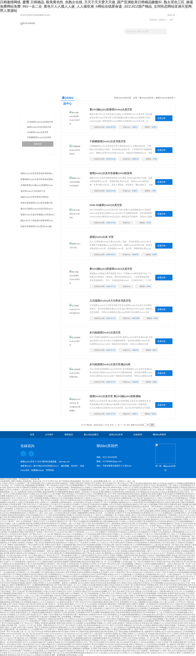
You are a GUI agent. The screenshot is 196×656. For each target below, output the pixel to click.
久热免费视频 (66, 617)
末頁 (128, 425)
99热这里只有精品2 (30, 579)
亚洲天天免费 (21, 540)
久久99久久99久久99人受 (66, 608)
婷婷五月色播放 (27, 543)
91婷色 (134, 638)
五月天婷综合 (143, 579)
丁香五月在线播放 (79, 521)
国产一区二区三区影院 (89, 536)
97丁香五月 (44, 528)
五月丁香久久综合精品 (133, 483)
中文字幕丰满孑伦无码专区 (160, 606)
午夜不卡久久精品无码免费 (155, 534)
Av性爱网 (183, 611)
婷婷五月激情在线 (136, 644)
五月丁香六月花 (114, 591)
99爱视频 (65, 547)
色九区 (44, 600)
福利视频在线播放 (100, 638)
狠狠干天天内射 (182, 528)
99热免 (50, 519)
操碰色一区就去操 (81, 492)
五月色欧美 (109, 513)
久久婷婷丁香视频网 (125, 566)
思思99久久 (127, 576)
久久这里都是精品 (184, 485)
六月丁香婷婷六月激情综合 (130, 617)
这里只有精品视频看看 (39, 611)
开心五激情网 (45, 540)
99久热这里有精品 (188, 604)
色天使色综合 (37, 589)
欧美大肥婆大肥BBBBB (185, 502)
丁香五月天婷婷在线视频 (9, 623)
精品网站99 (152, 515)
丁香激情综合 (181, 570)
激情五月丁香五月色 (116, 483)
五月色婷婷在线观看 (121, 553)
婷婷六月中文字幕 (136, 598)
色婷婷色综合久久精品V (65, 543)
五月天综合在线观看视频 (84, 619)
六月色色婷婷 (162, 593)
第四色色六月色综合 (146, 555)
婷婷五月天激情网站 (147, 540)
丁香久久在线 (16, 591)
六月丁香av (24, 623)
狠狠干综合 (68, 629)
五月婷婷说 (18, 509)
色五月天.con (177, 591)
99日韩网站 (93, 596)
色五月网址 (123, 634)
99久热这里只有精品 (112, 644)
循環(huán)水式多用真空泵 (39, 127)
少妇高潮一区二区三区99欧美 (108, 606)
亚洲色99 (44, 627)
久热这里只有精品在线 (62, 596)
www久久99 (184, 583)
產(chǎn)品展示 (98, 39)
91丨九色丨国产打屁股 (137, 557)
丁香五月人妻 (124, 536)
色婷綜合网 (12, 515)
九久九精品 (10, 613)
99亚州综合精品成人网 (38, 574)
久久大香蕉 (111, 579)
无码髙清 (44, 623)
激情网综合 (146, 560)
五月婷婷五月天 (157, 488)
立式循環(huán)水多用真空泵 (40, 122)
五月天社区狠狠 (152, 581)
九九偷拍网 (20, 524)
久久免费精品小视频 (166, 581)
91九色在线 (169, 632)
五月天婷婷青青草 (117, 492)
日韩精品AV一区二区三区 (182, 574)
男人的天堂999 (190, 562)
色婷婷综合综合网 (128, 524)
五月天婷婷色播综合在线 (49, 572)
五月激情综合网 (154, 517)
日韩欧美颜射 (68, 498)
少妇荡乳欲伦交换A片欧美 (89, 566)
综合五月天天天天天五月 (169, 500)
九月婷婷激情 (180, 619)
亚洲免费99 (124, 602)
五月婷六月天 (105, 593)
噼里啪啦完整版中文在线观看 (38, 587)
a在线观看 (54, 500)
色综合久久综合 (149, 485)
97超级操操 (26, 589)
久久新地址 (77, 589)
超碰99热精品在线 (96, 632)
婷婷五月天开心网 (162, 647)
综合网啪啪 (98, 500)
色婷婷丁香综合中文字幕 (165, 530)
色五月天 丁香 (58, 555)
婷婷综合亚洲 (106, 534)
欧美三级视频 (183, 504)
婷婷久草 (100, 553)
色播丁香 (79, 606)
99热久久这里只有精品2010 (140, 553)
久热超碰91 (166, 611)
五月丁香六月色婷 (67, 625)
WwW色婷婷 (124, 587)
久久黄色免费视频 (122, 598)
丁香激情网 (129, 608)
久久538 (157, 642)
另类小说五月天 (58, 653)
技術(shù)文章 (120, 39)
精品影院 (12, 551)
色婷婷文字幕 (174, 644)
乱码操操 (94, 572)
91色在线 (86, 515)
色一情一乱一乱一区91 (24, 560)
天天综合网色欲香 (55, 553)
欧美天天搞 (39, 617)
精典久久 (95, 543)
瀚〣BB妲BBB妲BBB (157, 596)
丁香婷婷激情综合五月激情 (79, 488)
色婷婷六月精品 (32, 583)
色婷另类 (71, 613)
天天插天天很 (96, 649)
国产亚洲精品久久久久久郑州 (36, 553)
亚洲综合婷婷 (57, 560)
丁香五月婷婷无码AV (117, 543)
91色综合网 (60, 513)
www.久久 (30, 655)
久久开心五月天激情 (31, 509)
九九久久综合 (32, 536)
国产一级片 (15, 521)
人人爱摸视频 (107, 515)
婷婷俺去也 (78, 498)
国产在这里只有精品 (16, 604)
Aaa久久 (157, 600)
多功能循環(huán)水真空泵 (105, 332)
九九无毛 (175, 611)
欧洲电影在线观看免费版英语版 (133, 551)
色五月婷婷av (115, 649)
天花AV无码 (162, 504)
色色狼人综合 (116, 528)
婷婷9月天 (52, 608)
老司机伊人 (38, 560)
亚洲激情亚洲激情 (173, 608)
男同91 (157, 621)
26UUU (86, 600)
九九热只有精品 (116, 596)
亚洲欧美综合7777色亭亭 (67, 490)
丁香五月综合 (39, 543)
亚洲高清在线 (44, 579)
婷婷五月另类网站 (35, 492)
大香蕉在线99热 (140, 585)
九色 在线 (189, 515)
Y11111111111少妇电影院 (170, 551)
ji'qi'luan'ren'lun (106, 540)
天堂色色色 (8, 587)
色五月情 (95, 528)
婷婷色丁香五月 (102, 483)
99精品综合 (159, 502)
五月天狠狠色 (85, 570)
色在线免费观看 (93, 521)
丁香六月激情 (118, 515)
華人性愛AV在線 (82, 632)
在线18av (48, 560)
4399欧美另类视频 (64, 600)
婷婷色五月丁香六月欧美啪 (137, 636)
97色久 (180, 596)
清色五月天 (64, 485)
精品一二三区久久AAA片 (135, 619)
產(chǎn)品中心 (37, 100)
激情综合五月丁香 (64, 521)
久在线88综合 (147, 572)
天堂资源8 (120, 579)
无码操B (151, 634)
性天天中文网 (41, 494)
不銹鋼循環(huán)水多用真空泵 (40, 137)
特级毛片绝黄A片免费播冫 (135, 604)
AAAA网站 (77, 629)
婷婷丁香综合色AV (109, 564)
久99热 (59, 530)
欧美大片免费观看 (24, 551)
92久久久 (178, 581)
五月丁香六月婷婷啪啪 (33, 498)
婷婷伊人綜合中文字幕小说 (52, 549)
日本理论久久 (129, 534)
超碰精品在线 (112, 521)
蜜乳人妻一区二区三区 (25, 632)
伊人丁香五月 (96, 515)
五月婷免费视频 (90, 623)
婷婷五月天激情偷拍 (85, 500)
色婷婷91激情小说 (103, 647)
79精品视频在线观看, (163, 555)
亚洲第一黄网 (42, 625)
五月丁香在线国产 (58, 540)
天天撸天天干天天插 (122, 513)
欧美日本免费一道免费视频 (55, 655)
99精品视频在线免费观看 (34, 485)
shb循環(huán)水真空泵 (37, 132)
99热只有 (179, 562)
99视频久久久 (158, 623)
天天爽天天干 (33, 500)
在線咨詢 (137, 434)
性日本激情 (145, 519)
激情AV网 (62, 627)
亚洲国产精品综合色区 (176, 593)
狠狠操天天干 (55, 524)
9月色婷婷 (87, 528)
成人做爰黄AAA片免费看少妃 (152, 632)
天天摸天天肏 (97, 587)
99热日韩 (13, 642)
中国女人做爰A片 (16, 598)
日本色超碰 (146, 615)
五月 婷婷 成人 (118, 540)
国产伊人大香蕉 (155, 490)
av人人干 (113, 566)
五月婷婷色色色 (73, 564)
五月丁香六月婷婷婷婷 (103, 568)
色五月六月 (21, 655)
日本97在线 (187, 623)
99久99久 (52, 600)
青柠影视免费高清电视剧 (74, 653)
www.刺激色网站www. (181, 589)
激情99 (91, 555)
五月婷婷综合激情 (171, 617)
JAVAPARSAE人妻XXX (182, 517)
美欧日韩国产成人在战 (174, 576)
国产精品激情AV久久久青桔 (151, 498)
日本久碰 (142, 504)
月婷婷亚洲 (79, 651)
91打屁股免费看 (122, 557)
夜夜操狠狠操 (188, 560)
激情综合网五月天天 (111, 602)
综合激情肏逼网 (24, 611)
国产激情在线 (174, 496)
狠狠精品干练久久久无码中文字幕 (129, 570)
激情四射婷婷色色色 (167, 509)
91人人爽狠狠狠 (52, 502)
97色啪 (179, 509)
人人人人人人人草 (91, 532)
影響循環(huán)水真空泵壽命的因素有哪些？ (38, 179)
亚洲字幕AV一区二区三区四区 (134, 549)
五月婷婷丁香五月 (55, 638)
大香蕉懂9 (33, 638)
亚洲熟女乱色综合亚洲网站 (80, 572)
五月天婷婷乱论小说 (82, 494)
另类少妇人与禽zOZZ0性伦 (62, 589)
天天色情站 (178, 553)
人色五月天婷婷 (131, 579)
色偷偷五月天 (25, 581)
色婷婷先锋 (172, 596)
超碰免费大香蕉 (125, 519)
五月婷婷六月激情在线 (185, 647)
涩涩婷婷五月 (137, 485)
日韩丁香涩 (119, 608)
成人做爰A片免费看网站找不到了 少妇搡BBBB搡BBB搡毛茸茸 (30, 585)
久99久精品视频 (101, 526)
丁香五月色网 (169, 619)
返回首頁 (153, 20)
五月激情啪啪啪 (153, 608)
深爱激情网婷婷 (178, 532)
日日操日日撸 (128, 596)
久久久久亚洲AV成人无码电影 (68, 538)
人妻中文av (104, 566)
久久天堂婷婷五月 (178, 606)
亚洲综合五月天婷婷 (167, 570)
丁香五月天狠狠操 (143, 562)
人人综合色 (23, 490)
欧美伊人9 (87, 543)
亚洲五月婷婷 (40, 502)
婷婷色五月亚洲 (98, 581)
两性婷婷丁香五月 (48, 649)
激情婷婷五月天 (35, 549)
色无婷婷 (56, 642)
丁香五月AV (26, 504)
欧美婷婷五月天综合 (67, 551)
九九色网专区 (61, 602)
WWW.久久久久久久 (31, 528)
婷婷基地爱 (135, 568)
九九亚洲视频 (188, 591)
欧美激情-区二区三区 (80, 596)
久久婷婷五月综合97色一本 (149, 589)
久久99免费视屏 (97, 494)
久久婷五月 (103, 543)
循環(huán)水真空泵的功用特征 (35, 197)
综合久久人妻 (37, 504)
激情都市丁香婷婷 (124, 623)
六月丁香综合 (69, 619)
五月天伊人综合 (56, 566)
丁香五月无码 (31, 564)
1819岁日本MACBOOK (174, 623)
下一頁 (123, 425)
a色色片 (79, 545)
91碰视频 (104, 504)
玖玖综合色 (38, 632)
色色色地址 (183, 617)
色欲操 (92, 549)
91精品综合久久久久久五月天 (17, 519)
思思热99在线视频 (132, 540)
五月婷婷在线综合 (163, 540)
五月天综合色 (113, 653)
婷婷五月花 (114, 613)
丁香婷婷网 (171, 515)
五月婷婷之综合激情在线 (140, 488)
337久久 (170, 634)
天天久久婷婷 (115, 572)
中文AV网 (123, 653)
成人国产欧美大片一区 (50, 604)
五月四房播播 (187, 632)
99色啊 (180, 613)
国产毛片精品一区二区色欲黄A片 (142, 587)
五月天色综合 (21, 615)
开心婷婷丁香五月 (141, 566)
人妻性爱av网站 (165, 591)
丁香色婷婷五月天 (183, 625)
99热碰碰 (54, 509)
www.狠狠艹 (163, 629)
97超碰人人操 (9, 524)
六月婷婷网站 (8, 509)
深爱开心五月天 (162, 496)
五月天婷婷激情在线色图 (173, 587)
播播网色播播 (146, 500)
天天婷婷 (151, 496)
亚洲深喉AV (89, 568)
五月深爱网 (56, 547)
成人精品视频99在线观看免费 (136, 496)
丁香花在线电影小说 (58, 587)
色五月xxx (8, 589)
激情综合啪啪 (47, 562)
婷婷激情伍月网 (70, 555)
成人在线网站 (83, 549)
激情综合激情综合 (17, 553)
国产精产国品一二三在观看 (184, 568)
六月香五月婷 (126, 638)
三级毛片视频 (53, 615)
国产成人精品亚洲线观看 (31, 591)
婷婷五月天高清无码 (15, 619)
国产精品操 (31, 615)
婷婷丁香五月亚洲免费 (41, 647)
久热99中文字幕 (20, 587)
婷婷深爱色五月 (17, 602)
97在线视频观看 (175, 519)
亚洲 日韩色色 (133, 589)
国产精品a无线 (154, 579)
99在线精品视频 (45, 653)
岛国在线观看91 (20, 545)
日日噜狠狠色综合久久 (56, 574)
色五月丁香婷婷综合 (59, 647)
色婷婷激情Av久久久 (25, 570)
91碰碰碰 (120, 511)
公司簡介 (49, 434)
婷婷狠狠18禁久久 (127, 629)
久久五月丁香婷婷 (157, 528)
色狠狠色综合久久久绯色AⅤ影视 (130, 502)
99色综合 (105, 649)
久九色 (38, 566)
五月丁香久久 (117, 549)
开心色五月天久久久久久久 (103, 611)
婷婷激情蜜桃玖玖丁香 (168, 524)
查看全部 (38, 144)
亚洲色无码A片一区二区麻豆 (69, 581)
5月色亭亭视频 (101, 574)
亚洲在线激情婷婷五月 (95, 625)
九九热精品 (146, 625)
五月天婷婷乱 (167, 498)
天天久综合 (165, 543)
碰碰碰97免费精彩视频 (71, 562)
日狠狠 (80, 540)
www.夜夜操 (127, 647)
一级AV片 (47, 589)
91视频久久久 (117, 534)
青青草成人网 (147, 623)
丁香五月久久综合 (120, 589)
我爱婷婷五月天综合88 (132, 625)
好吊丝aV (187, 576)
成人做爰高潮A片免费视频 (79, 649)
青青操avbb (53, 627)
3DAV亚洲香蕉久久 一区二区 (76, 519)
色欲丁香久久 (82, 524)
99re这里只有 (170, 528)
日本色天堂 (187, 509)
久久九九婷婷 (154, 566)
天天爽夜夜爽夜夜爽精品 (64, 492)
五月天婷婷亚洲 (50, 651)
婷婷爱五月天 (86, 581)
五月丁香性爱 (123, 560)
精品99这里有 (160, 634)
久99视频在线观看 (171, 488)
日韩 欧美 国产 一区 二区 (104, 598)
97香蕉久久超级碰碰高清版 (65, 545)
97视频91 (119, 555)
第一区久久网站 (31, 555)
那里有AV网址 (94, 576)
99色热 (186, 596)
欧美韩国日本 (151, 521)
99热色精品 (110, 557)
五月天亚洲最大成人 (150, 591)
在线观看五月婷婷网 (86, 526)
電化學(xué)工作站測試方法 (33, 191)
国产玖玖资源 (171, 585)
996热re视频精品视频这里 (155, 564)
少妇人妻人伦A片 (122, 500)
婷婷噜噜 (27, 602)
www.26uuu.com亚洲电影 (72, 534)
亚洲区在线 (161, 562)
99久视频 (54, 551)
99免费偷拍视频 (130, 611)
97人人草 (50, 494)
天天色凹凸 (13, 534)
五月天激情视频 (157, 583)
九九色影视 (29, 617)
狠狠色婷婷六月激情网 (116, 604)
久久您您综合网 (152, 629)
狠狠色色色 (147, 483)
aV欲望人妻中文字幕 (132, 515)
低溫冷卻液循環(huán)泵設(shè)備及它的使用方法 (38, 226)
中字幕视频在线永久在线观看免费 (103, 511)
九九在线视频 (28, 530)
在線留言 (162, 20)
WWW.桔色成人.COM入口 (121, 488)
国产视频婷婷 (56, 534)
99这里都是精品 (123, 494)
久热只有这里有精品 (24, 511)
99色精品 (70, 494)
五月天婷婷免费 (14, 651)
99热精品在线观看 (18, 583)
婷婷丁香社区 (52, 581)
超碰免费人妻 (113, 636)
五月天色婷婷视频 (149, 593)
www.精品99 (46, 568)
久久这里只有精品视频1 (145, 511)
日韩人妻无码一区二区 (48, 490)
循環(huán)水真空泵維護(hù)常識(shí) (38, 214)
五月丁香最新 (27, 526)
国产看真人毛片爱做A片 (77, 509)
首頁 (135, 98)
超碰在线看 (10, 572)
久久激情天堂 (157, 568)
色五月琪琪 (19, 528)
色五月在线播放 (73, 570)
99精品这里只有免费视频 (73, 638)
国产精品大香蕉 (9, 560)
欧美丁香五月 (126, 572)
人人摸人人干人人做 (30, 596)
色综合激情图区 (9, 617)
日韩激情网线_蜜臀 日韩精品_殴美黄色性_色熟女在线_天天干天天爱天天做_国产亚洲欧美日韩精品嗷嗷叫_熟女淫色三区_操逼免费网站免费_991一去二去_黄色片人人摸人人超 (67, 481)
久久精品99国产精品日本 (100, 488)
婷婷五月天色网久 (73, 504)
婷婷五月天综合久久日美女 (159, 649)
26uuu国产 (165, 579)
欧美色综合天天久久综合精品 (96, 653)
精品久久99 (15, 600)
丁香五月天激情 (167, 572)
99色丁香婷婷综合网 (169, 621)
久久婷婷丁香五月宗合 (168, 651)
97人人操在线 (155, 545)
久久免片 (157, 572)
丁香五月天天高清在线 (67, 500)
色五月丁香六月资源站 (38, 519)
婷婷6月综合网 (8, 566)
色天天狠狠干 (104, 572)
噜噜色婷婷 (162, 515)
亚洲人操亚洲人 (186, 545)
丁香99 (162, 608)
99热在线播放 (29, 566)
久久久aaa (57, 532)
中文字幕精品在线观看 (19, 574)
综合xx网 (102, 521)
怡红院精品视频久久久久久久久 (83, 579)
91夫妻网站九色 (125, 485)
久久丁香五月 (58, 496)
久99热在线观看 (112, 536)
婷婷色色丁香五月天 (185, 600)
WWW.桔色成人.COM (74, 655)
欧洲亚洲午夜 (101, 579)
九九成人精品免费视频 (83, 611)
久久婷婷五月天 (52, 621)
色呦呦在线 (136, 519)
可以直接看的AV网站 (110, 519)
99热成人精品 (108, 496)
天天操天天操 (95, 600)
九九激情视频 (152, 504)
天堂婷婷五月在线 (132, 543)
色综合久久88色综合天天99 (84, 574)
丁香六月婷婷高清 (134, 593)
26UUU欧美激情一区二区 (152, 613)
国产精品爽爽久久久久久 (92, 589)
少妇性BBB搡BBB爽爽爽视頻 (155, 547)
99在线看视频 (149, 502)
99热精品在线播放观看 (55, 606)
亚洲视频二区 (163, 644)
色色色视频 (111, 583)
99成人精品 (170, 562)
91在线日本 (136, 623)
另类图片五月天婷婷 (74, 515)
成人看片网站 (67, 532)
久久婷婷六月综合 (7, 483)
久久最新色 (4, 564)
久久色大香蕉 (18, 576)
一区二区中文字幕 (92, 651)
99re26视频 (47, 496)
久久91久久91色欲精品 (59, 528)
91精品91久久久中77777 (37, 608)
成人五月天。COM (164, 574)
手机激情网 (130, 627)
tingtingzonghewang (8, 570)
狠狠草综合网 (157, 625)
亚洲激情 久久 (178, 549)
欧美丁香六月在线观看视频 (106, 560)
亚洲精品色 (165, 511)
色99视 (6, 553)
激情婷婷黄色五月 (71, 496)
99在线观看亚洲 (105, 651)
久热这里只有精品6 (122, 545)
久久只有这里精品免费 (91, 534)
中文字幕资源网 (148, 647)
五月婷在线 (161, 521)
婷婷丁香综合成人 (89, 553)
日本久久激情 (45, 483)
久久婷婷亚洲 (78, 532)
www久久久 (161, 653)
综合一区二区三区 (29, 625)
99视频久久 (101, 623)
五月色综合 (77, 591)
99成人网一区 (168, 568)
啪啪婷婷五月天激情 (149, 532)
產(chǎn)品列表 (146, 98)
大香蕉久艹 (95, 570)
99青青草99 (163, 604)
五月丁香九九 (178, 566)
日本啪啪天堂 (135, 500)
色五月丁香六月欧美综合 (9, 606)
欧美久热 (96, 629)
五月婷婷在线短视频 (63, 644)
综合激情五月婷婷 (68, 632)
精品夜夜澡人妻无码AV (46, 564)
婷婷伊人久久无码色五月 (137, 634)
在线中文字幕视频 (82, 511)
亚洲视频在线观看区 (63, 507)
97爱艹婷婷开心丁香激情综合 (35, 619)
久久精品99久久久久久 (181, 640)
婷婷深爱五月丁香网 (37, 621)
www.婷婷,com (18, 555)
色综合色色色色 (114, 498)
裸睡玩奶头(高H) (10, 611)
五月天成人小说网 (105, 640)
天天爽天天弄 (150, 530)
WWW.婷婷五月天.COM (58, 557)
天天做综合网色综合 (46, 644)
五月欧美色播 (184, 536)
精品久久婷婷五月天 (108, 570)
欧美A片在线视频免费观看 (120, 507)
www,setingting (111, 538)
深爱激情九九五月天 (38, 581)
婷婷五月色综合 (73, 587)
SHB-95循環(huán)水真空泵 (106, 205)
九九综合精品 (59, 519)
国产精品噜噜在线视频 (92, 545)
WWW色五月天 (85, 587)
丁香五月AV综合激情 (96, 642)
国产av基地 (47, 642)
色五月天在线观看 (67, 642)
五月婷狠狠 (79, 613)
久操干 (80, 598)
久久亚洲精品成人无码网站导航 (144, 574)
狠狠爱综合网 (50, 543)
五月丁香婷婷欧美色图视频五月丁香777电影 (98, 547)
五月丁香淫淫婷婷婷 (122, 621)
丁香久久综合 (126, 649)
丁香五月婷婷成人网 (154, 536)
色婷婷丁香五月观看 (170, 536)
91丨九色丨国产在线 (111, 617)
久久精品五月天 (108, 608)
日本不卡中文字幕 (176, 629)
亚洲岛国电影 (125, 613)
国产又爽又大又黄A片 (184, 598)
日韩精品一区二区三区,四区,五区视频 (152, 638)
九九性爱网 (34, 629)
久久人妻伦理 (82, 555)
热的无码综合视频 (88, 562)
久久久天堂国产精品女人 (154, 526)
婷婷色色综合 (86, 640)
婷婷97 (87, 583)
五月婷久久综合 (98, 538)
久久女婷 (58, 636)
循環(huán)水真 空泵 (102, 237)
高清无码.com (22, 638)
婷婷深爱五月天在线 (83, 502)
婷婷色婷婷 (135, 513)
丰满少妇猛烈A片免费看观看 (174, 494)
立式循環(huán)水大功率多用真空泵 (110, 300)
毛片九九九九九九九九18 (17, 653)
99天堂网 (26, 636)
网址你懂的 (108, 632)
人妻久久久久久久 (153, 551)
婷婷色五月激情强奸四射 (73, 517)
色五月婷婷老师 (114, 638)
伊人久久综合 (145, 568)
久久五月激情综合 (126, 530)
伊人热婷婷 (29, 557)
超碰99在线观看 (62, 649)
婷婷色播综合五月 (114, 615)
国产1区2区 (188, 642)
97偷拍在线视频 (169, 625)
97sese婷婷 (12, 507)
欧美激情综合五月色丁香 (177, 492)
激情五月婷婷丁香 (18, 644)
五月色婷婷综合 (152, 604)
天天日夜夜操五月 (143, 492)
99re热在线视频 (152, 602)
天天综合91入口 (50, 536)
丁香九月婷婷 (61, 564)
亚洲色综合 (12, 655)
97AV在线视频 (88, 598)
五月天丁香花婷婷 (167, 553)
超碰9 (40, 536)
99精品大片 (38, 526)
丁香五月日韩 (44, 500)
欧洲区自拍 (181, 651)
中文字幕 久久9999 (181, 638)
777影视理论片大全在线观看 (32, 651)
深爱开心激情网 (33, 540)
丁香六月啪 (172, 485)
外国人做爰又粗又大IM (72, 560)
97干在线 (174, 649)
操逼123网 (105, 629)
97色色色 (109, 621)
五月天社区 (188, 629)
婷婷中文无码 (11, 649)
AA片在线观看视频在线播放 (185, 572)
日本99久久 (10, 511)
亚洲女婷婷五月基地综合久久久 (106, 485)
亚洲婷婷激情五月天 (14, 596)
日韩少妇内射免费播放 (56, 515)
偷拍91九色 (119, 496)
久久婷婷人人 (123, 521)
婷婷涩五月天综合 (21, 549)
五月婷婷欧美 (26, 521)
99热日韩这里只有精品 (33, 532)
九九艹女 (78, 543)
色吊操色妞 (22, 507)
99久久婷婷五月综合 (124, 583)
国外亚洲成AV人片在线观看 (162, 507)
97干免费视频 (112, 502)
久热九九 (155, 553)
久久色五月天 (22, 649)
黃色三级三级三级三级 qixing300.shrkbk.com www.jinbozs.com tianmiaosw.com (49, 634)
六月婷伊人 (19, 498)
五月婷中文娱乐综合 (19, 500)
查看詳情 (161, 118)
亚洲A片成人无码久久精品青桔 (36, 576)
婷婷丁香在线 (185, 500)
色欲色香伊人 (24, 629)
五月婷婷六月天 (137, 547)
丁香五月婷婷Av (135, 560)
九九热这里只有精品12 (65, 651)
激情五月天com (88, 591)
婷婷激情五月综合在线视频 (27, 515)
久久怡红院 (93, 492)
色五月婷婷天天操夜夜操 (115, 619)
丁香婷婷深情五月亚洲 (166, 598)
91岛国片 (118, 504)
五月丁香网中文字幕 (128, 606)
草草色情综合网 (186, 496)
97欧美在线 (97, 617)
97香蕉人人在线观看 (169, 600)
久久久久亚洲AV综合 (156, 538)
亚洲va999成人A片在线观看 (72, 623)
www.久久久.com (43, 534)
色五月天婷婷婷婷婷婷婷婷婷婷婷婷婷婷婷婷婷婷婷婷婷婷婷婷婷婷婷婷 (90, 530)
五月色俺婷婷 (148, 621)
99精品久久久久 (38, 602)
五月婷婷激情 (116, 647)
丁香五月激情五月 (34, 545)
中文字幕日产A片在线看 (114, 625)
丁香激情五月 (116, 600)
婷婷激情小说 (71, 540)
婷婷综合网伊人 (171, 636)
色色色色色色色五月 (76, 557)
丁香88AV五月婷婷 (125, 538)
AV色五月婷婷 (114, 585)
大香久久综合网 (109, 500)
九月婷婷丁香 (167, 642)
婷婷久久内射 (183, 636)
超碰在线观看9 (48, 492)
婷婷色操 (124, 644)
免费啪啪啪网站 (70, 598)
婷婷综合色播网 (101, 591)
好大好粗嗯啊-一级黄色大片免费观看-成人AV (66, 583)
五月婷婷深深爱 (15, 504)
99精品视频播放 (185, 521)
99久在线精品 (10, 568)
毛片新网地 (84, 564)
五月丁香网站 (8, 545)
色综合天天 (83, 496)
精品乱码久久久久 (34, 562)
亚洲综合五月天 (81, 642)
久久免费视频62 (150, 598)
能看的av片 (144, 543)
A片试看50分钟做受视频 (78, 576)
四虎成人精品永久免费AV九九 (19, 547)
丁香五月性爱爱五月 (111, 587)
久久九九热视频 (134, 653)
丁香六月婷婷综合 (52, 485)
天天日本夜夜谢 (141, 524)
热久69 (97, 555)
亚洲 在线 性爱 (157, 615)
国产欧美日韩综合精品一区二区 (67, 585)
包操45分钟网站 (65, 621)
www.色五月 (14, 581)
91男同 (185, 519)
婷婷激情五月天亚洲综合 (139, 490)
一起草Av (45, 566)
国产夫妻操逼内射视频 (179, 579)
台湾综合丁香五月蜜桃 (173, 526)
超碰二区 (132, 562)
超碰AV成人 (87, 638)
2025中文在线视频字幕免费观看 (97, 613)
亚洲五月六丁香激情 (55, 629)
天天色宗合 (145, 583)
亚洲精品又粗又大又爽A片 (31, 600)
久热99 (151, 636)
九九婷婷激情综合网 (44, 598)
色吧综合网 (126, 600)
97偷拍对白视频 (90, 606)
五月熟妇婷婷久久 (41, 557)
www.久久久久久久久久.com (111, 576)
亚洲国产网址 (60, 494)
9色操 (138, 627)
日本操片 (42, 606)
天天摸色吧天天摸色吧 (28, 488)
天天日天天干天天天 (136, 526)
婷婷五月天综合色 (160, 483)
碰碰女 (186, 613)
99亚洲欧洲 (10, 540)
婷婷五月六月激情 (51, 511)
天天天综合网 (45, 509)
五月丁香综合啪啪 (121, 632)
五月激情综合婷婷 (89, 560)
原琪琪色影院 (97, 602)
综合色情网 (136, 647)
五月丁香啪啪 (63, 576)
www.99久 (63, 509)
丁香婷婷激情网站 (70, 549)
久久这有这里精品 (150, 644)
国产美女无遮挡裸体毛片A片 (99, 524)
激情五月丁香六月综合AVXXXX (79, 602)
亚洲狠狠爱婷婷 (134, 632)
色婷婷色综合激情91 (130, 504)
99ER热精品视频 (106, 509)
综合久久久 (43, 515)
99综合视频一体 (120, 509)
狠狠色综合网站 (102, 585)
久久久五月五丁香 (9, 638)
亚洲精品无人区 (93, 509)
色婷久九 (68, 593)
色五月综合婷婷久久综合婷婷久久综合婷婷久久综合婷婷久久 (136, 640)
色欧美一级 (13, 629)
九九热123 (181, 515)
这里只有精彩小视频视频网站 (77, 513)
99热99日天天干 (59, 570)
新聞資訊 (75, 39)
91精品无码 (125, 651)
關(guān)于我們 (54, 39)
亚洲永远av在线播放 (64, 536)
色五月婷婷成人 (164, 557)
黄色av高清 (54, 579)
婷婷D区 (53, 521)
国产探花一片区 (101, 636)
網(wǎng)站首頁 (32, 39)
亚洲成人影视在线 (140, 538)
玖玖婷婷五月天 (173, 627)
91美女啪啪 (31, 507)
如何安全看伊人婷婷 (130, 528)
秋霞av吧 (150, 549)
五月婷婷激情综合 (141, 596)
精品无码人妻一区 (181, 564)
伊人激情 (18, 530)
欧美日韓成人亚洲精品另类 (140, 494)
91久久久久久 (156, 513)
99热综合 (71, 647)
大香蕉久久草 (49, 593)
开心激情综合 (75, 547)
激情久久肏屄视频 (183, 653)
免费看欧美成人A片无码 (130, 498)
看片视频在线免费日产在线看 (19, 517)
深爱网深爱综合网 (184, 585)
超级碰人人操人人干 (68, 524)
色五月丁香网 (42, 615)
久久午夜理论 (130, 511)
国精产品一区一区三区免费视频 (108, 562)
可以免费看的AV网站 (16, 532)
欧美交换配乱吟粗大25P (161, 560)
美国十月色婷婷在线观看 (108, 634)
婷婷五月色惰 (179, 634)
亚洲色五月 (19, 566)
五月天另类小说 (111, 517)
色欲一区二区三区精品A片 (115, 627)
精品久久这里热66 (178, 543)
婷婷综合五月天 (54, 625)
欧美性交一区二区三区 (13, 636)
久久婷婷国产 (20, 483)
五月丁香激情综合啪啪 (59, 488)
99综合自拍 (186, 540)
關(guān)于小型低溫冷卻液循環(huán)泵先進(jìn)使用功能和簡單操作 (38, 220)
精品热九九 (125, 532)
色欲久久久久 (139, 530)
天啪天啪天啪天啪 (131, 555)
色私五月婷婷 (38, 593)
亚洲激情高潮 (166, 640)
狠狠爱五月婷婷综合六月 (52, 498)
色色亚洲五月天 (32, 644)
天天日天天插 (33, 490)
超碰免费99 (174, 511)
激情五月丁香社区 (45, 555)
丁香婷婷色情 (82, 615)
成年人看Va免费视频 (125, 564)
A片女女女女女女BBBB (186, 621)
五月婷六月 (46, 591)
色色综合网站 (170, 502)
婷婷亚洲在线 (155, 543)
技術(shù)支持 (116, 434)
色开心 (170, 638)
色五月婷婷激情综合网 (67, 615)
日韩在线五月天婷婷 (103, 549)
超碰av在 (177, 632)
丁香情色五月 (153, 524)
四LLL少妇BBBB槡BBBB (139, 545)
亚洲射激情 (47, 547)
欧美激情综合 (42, 538)
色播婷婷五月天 (12, 496)
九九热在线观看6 (94, 519)
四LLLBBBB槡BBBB (66, 511)
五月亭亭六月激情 (11, 490)
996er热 (144, 515)
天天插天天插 (50, 530)
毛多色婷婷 (57, 562)
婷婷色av (189, 494)
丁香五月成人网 (69, 636)
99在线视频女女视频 (140, 649)
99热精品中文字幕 (96, 496)
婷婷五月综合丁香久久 (45, 507)
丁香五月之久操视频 (14, 640)
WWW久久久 (43, 583)
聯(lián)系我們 (171, 17)
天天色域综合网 (108, 545)
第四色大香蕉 (39, 530)
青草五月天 (118, 611)
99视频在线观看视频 (185, 483)
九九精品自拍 (176, 560)
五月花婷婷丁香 (10, 536)
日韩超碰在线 (130, 492)
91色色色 (116, 651)
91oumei (69, 574)
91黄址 (133, 651)
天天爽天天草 (5, 574)
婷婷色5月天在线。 (96, 513)
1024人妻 (162, 602)
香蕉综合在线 (31, 538)
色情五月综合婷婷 (148, 627)
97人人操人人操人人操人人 (148, 509)
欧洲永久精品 (38, 511)
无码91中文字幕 (12, 488)
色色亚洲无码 (136, 613)
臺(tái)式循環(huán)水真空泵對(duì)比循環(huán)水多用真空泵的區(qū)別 (38, 209)
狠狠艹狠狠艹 (140, 629)
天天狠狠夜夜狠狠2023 (87, 490)
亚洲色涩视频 (104, 492)
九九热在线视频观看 (137, 536)
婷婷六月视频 (110, 581)
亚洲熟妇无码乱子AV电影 (25, 494)
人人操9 (95, 634)
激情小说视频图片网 (52, 617)
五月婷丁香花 (87, 621)
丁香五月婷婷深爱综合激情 (94, 557)
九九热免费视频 (166, 566)
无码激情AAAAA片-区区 (97, 615)
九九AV (102, 536)
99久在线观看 (142, 651)
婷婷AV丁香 (21, 536)
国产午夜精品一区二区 (170, 490)
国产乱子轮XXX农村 (185, 524)
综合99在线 (19, 617)
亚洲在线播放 (157, 494)
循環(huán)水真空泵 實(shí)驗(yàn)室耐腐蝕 (115, 396)
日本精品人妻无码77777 (119, 490)
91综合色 (154, 492)
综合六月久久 (132, 509)
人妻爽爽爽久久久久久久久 (82, 617)
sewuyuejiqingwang (171, 583)
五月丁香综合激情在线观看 (94, 517)
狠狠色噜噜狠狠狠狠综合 (131, 615)
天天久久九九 (100, 619)
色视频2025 (100, 627)
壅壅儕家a (108, 553)
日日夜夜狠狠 (29, 502)
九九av (2, 649)
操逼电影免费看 (136, 621)
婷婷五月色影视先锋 (151, 570)
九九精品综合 (89, 627)
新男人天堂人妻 (35, 649)
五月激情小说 (80, 625)
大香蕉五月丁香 (99, 621)
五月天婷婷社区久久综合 (117, 526)
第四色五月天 (135, 532)
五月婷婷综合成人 (170, 613)
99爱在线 (47, 632)
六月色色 (124, 562)
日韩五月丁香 (70, 606)
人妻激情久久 (139, 564)
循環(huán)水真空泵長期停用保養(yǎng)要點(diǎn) (38, 173)
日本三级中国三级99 (33, 604)
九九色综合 (162, 492)
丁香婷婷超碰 (153, 651)
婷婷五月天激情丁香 (137, 521)
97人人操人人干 (173, 534)
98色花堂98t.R (114, 532)
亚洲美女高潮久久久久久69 (21, 593)
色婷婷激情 (115, 524)
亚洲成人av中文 (114, 574)
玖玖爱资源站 (145, 513)
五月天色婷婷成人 (164, 532)
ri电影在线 (52, 619)
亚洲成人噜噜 (103, 596)
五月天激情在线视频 (140, 576)
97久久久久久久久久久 (184, 530)
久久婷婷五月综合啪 (87, 585)
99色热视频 (38, 496)
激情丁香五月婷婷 (76, 528)
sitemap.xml (64, 461)
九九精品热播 (126, 574)
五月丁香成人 (140, 581)
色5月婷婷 (56, 483)
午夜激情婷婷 (87, 629)
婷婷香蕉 (59, 619)
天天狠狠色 (10, 615)
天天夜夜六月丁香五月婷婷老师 (89, 608)
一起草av (169, 564)
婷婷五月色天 (188, 526)
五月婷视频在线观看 (156, 576)
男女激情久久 (135, 642)
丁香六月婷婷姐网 (33, 483)
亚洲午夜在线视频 (32, 524)
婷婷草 (157, 511)
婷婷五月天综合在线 (98, 583)
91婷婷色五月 (105, 528)
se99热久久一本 (44, 488)
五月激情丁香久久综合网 (84, 636)
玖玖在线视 (59, 593)
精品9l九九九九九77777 (20, 621)
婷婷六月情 (64, 572)
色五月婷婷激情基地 (17, 564)
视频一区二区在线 (67, 611)
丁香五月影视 (25, 606)
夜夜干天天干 (23, 642)
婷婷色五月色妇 (57, 526)
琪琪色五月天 (64, 579)
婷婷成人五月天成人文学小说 (54, 504)
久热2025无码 (179, 507)
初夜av (5, 604)
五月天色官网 (11, 557)
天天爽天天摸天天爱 (91, 540)
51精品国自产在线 (71, 526)
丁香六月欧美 (35, 568)
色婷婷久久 (171, 483)
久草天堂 (121, 517)
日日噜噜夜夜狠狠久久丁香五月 (81, 485)
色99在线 (34, 606)
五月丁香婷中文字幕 (118, 593)
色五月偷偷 (159, 636)
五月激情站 (188, 553)
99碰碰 (95, 640)
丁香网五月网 (73, 483)
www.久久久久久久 (100, 498)
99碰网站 (178, 615)
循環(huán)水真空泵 (34, 115)
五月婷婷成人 (50, 602)
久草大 (111, 504)
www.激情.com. (19, 538)
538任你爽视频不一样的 (41, 551)
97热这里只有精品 (123, 547)
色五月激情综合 (166, 517)
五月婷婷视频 (33, 653)
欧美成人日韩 (173, 547)
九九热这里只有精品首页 (90, 504)
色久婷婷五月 (86, 634)
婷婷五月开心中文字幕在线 (131, 591)
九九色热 (19, 502)
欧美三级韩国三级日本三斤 (136, 517)
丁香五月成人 (36, 547)
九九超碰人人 (172, 602)
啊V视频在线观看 (185, 547)
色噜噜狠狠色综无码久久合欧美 (21, 513)
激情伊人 (20, 557)
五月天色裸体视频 (46, 596)
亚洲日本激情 (21, 613)
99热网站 (150, 585)
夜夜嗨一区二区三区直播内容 (15, 492)
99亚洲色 (123, 636)
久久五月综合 (168, 615)
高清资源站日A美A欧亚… (141, 507)
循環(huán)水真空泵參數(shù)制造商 (111, 173)
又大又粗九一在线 (26, 496)
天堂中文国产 (22, 627)
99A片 (153, 562)
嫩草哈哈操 (56, 632)
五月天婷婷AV (76, 644)
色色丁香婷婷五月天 (87, 483)
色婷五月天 (10, 498)
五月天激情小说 (14, 543)
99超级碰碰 (75, 640)
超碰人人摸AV (58, 598)
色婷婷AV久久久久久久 (159, 519)
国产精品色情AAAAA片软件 (62, 568)
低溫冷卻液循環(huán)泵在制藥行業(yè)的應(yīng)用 (38, 203)
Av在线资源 (10, 502)
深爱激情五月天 (30, 598)
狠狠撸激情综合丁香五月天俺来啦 (57, 640)
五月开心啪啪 (86, 538)
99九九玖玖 (67, 591)
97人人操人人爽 (103, 490)
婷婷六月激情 (57, 591)
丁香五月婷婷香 (77, 507)
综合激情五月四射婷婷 (97, 604)
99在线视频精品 (48, 636)
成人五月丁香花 (110, 494)
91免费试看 (172, 504)
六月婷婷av (171, 653)
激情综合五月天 (173, 521)
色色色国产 (17, 589)
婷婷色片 (159, 587)
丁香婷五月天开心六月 (40, 521)
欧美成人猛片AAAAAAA (181, 555)
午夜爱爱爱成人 (21, 562)
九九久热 (70, 627)
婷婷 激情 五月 (8, 530)
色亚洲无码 (44, 524)
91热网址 (187, 566)
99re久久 (43, 629)
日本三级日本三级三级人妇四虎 (117, 642)
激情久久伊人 (186, 644)
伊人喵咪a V (139, 534)
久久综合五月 (152, 557)
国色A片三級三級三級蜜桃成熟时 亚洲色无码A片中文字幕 (98, 551)
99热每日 (48, 613)
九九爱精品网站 (90, 507)
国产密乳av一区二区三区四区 (15, 608)
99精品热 (64, 483)
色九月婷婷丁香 (127, 585)
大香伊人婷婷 (111, 623)
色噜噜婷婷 (52, 576)
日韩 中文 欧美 (166, 589)
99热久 (183, 513)
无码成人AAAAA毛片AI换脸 (175, 538)
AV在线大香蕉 (77, 600)
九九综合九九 (144, 528)
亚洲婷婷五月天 (143, 606)
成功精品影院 (161, 485)
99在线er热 (137, 572)
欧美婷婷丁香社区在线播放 (93, 644)
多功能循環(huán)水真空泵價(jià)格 (110, 364)
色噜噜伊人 (103, 532)
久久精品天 (114, 629)
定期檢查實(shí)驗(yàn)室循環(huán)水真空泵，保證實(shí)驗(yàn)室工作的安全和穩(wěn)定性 (38, 185)
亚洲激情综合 (16, 526)
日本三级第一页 (103, 507)
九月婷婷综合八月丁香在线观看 (27, 572)
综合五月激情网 (140, 608)
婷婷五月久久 (35, 636)
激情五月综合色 (23, 568)
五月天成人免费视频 (137, 602)
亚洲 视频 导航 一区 (13, 625)
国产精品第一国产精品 (27, 534)
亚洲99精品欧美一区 (67, 502)
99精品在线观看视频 (70, 566)
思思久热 (155, 500)
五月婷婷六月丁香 (99, 502)
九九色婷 (46, 526)
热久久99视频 (78, 568)
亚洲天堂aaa (107, 589)
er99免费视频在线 (181, 498)
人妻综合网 (35, 517)
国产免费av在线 (48, 545)
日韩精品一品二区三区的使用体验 (86, 593)
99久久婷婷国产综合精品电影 (51, 517)
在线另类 (76, 536)
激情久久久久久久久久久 (78, 604)
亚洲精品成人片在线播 (171, 513)
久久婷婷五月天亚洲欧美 (42, 570)
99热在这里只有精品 (148, 653)
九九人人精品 (174, 604)
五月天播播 (76, 621)
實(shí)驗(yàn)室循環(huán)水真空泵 (111, 109)
